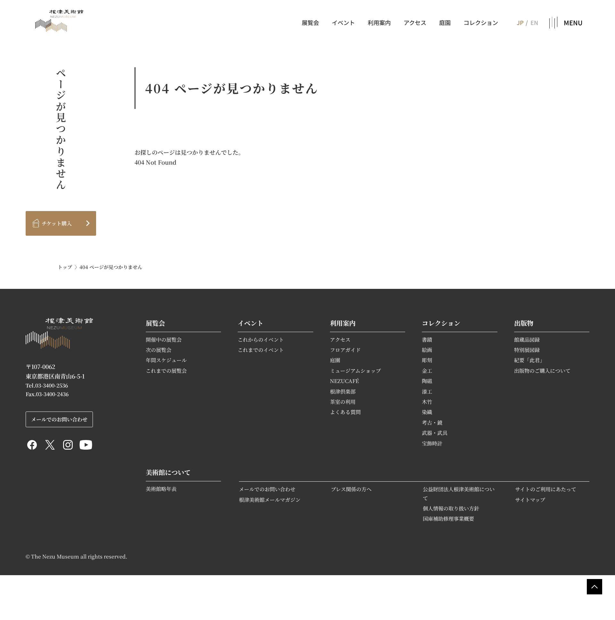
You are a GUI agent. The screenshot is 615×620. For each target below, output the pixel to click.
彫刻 (427, 360)
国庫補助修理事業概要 (448, 518)
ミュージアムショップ (355, 370)
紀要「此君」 (529, 360)
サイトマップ (530, 499)
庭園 (445, 22)
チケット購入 (57, 223)
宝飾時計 (432, 443)
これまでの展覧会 (166, 370)
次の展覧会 (158, 350)
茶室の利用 (343, 401)
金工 (427, 370)
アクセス (415, 22)
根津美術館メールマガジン (269, 499)
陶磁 (427, 381)
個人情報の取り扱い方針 (451, 508)
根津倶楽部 (343, 391)
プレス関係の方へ (351, 489)
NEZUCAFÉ (344, 381)
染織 (427, 412)
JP (520, 22)
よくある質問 (345, 412)
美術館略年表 (161, 489)
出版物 (523, 323)
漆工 (427, 391)
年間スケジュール (166, 360)
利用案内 (379, 22)
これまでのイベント (261, 350)
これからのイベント (261, 339)
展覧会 (310, 22)
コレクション (480, 22)
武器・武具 (434, 432)
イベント (343, 22)
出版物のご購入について (542, 370)
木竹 (427, 401)
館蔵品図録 (527, 339)
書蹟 (427, 339)
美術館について (168, 472)
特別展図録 (527, 350)
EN (534, 22)
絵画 (427, 350)
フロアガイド (345, 350)
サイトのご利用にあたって (545, 489)
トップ (65, 267)
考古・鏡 (432, 422)
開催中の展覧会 (164, 339)
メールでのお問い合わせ (267, 489)
